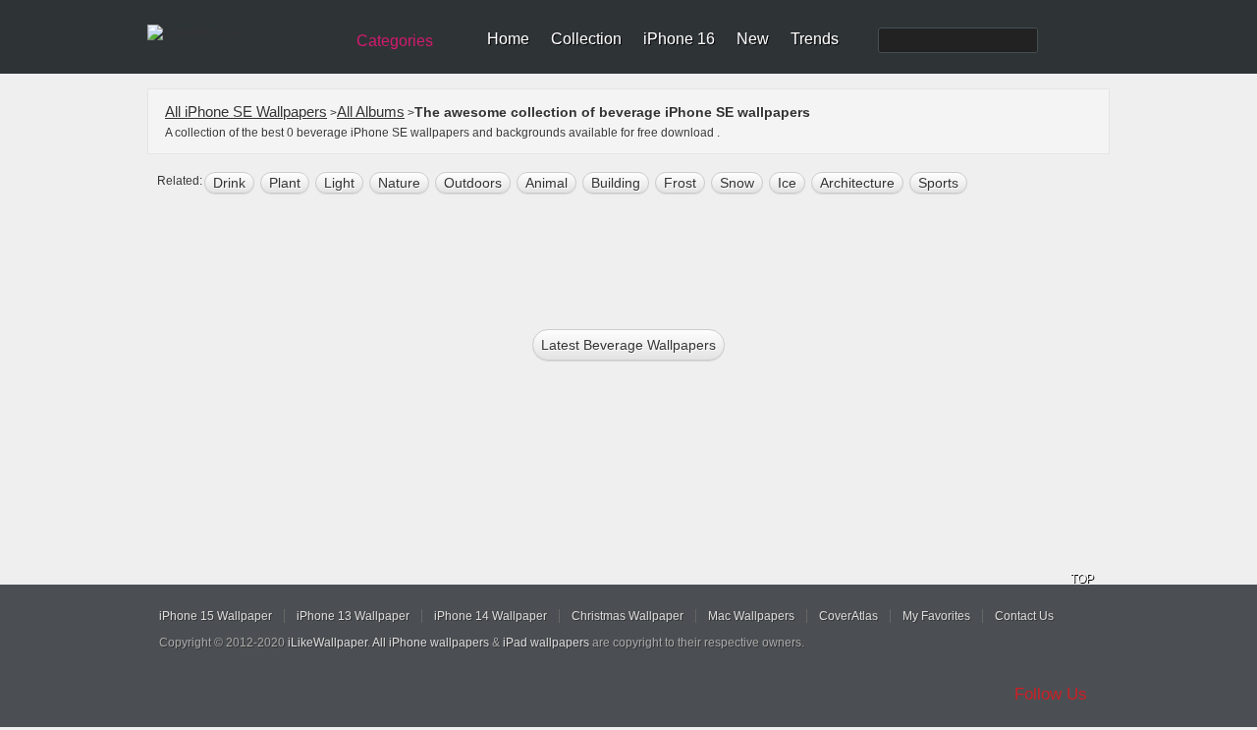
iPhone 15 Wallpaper (215, 616)
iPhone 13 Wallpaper (353, 616)
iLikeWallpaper (327, 642)
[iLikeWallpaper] (243, 33)
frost (680, 183)
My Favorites (936, 616)
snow (737, 183)
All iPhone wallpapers (430, 642)
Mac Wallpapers (751, 616)
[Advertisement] (641, 257)
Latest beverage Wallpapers (628, 345)
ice (787, 183)
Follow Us (1050, 694)
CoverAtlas (848, 616)
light (339, 183)
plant (285, 183)
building (615, 183)
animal (546, 183)
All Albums (371, 111)
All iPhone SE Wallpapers (246, 111)
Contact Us (1024, 616)
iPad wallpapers (546, 642)
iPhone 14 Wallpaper (490, 616)
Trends (815, 38)
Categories (394, 40)
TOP (1082, 579)
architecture (857, 183)
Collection (586, 38)
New (753, 38)
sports (938, 183)
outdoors (473, 183)
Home (508, 38)
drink (229, 183)
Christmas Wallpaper (627, 616)
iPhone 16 (679, 38)
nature (399, 183)
